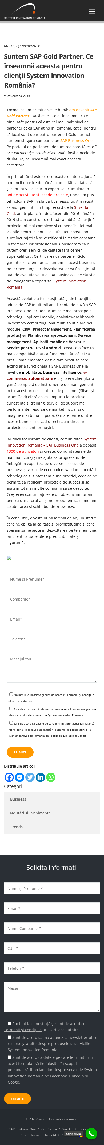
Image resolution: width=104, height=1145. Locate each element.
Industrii (85, 1129)
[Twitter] (30, 777)
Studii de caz (30, 1135)
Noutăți (50, 1135)
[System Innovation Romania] (31, 11)
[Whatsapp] (50, 777)
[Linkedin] (40, 777)
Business (18, 799)
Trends (16, 826)
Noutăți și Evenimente (22, 46)
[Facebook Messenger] (19, 777)
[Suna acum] (91, 1134)
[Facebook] (9, 777)
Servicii (67, 1129)
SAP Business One (76, 140)
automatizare (40, 378)
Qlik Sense (49, 1129)
